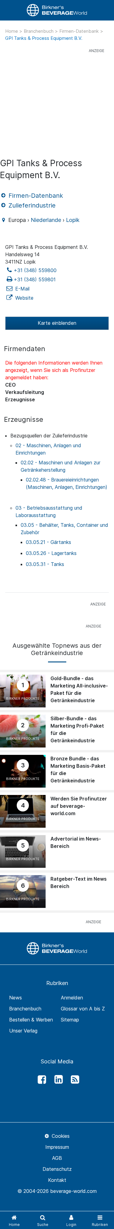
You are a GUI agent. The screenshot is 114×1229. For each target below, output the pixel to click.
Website (23, 298)
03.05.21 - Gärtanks (48, 542)
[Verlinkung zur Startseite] (57, 10)
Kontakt (57, 1180)
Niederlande (46, 220)
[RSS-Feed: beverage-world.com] (73, 1079)
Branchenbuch (39, 31)
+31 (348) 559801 (35, 279)
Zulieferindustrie (31, 205)
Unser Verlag (23, 1031)
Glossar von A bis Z (83, 1009)
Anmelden (72, 998)
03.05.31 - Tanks (45, 564)
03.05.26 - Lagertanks (51, 553)
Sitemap (70, 1020)
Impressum (57, 1147)
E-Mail (21, 289)
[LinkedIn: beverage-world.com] (57, 1079)
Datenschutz (57, 1169)
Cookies (60, 1136)
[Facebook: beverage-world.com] (40, 1079)
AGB (57, 1158)
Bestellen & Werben (31, 1020)
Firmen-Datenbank (79, 31)
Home (12, 31)
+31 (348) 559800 (35, 270)
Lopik (72, 220)
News (15, 998)
